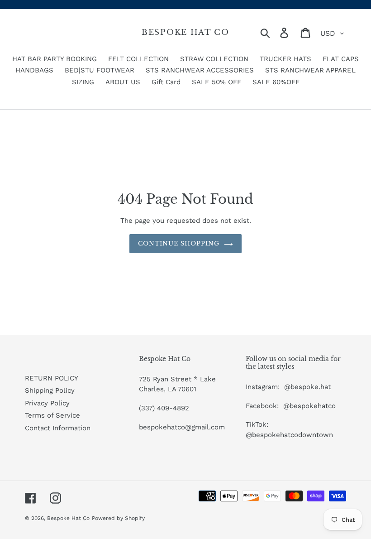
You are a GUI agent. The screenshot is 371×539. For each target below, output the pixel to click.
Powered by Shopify (118, 518)
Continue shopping (179, 243)
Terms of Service (52, 415)
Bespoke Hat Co (185, 32)
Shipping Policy (50, 390)
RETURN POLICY (51, 378)
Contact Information (57, 428)
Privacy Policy (47, 403)
